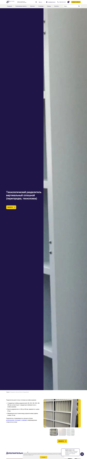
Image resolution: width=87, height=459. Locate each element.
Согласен (43, 457)
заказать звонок (76, 2)
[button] (79, 413)
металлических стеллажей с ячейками (16, 420)
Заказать (10, 207)
